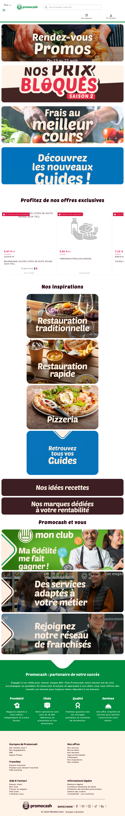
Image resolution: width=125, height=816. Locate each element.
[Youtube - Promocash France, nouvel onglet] (83, 806)
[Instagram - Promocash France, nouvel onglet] (89, 806)
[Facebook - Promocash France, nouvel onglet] (76, 806)
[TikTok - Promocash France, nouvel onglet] (95, 806)
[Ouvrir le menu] (3, 10)
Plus (6, 5)
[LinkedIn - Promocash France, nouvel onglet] (102, 806)
